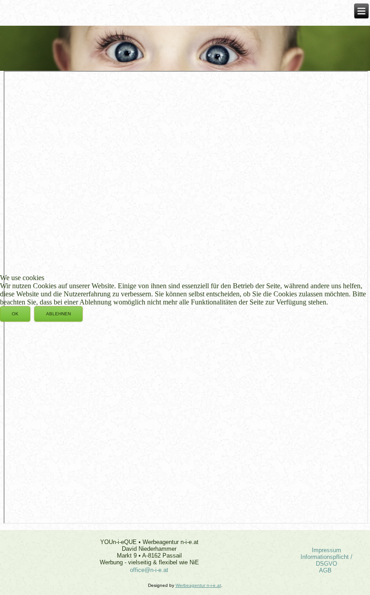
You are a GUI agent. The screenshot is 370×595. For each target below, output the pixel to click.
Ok (15, 313)
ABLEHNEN (58, 313)
